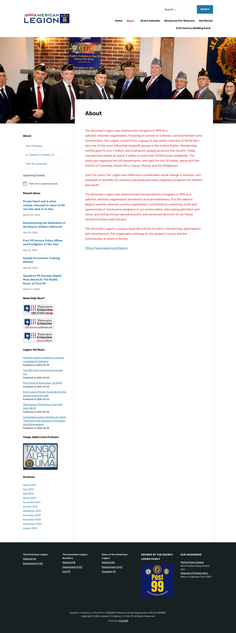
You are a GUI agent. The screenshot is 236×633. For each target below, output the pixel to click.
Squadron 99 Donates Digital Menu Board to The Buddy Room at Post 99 (42, 279)
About (130, 20)
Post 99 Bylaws (34, 146)
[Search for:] (179, 9)
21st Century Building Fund (193, 28)
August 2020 (30, 528)
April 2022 (28, 493)
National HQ (29, 558)
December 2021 (31, 502)
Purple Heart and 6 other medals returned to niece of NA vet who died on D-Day (44, 205)
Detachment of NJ (112, 567)
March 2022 (29, 498)
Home (118, 20)
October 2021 (30, 506)
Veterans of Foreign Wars (194, 573)
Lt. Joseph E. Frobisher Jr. (40, 154)
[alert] (44, 184)
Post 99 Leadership (36, 163)
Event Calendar (150, 20)
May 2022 (28, 489)
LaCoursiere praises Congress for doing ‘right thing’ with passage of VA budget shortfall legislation (44, 421)
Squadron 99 (109, 571)
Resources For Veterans (179, 20)
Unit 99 (66, 571)
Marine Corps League (192, 562)
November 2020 (32, 519)
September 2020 (32, 523)
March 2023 (29, 485)
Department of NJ (33, 563)
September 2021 (32, 511)
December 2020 (32, 515)
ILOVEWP (123, 621)
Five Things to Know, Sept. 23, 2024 (42, 383)
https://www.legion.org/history (106, 248)
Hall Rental (206, 20)
